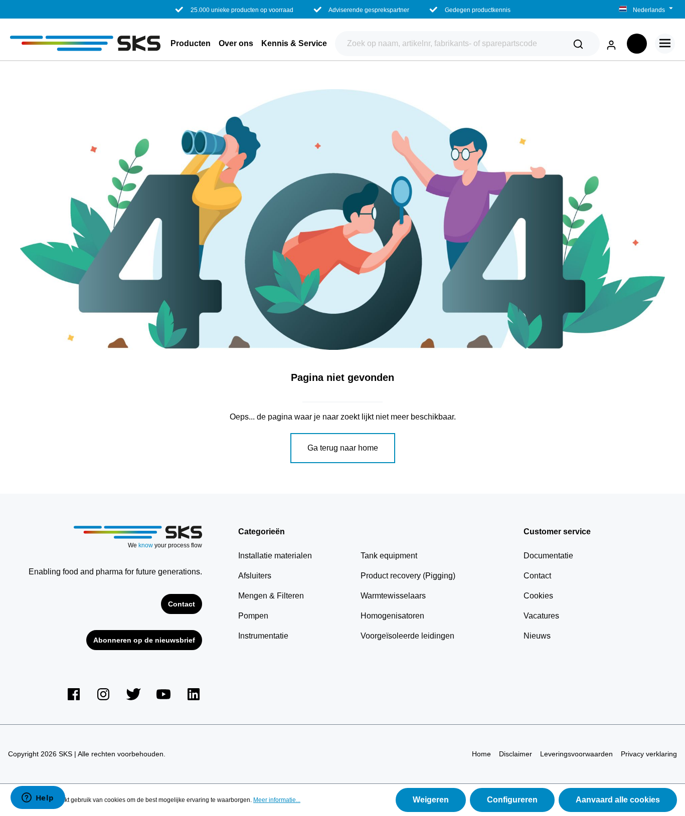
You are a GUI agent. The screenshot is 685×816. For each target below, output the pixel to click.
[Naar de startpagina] (85, 43)
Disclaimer (515, 754)
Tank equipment (389, 555)
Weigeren (431, 799)
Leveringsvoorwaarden (576, 754)
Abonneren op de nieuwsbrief (144, 640)
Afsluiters (254, 575)
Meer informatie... (276, 799)
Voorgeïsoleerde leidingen (407, 636)
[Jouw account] (611, 43)
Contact (181, 604)
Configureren (512, 799)
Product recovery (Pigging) (408, 575)
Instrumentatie (263, 636)
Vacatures (541, 615)
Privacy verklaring (649, 754)
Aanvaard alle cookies (618, 799)
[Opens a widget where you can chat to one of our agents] (37, 798)
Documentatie (548, 555)
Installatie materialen (275, 555)
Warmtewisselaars (393, 595)
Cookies (538, 595)
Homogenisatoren (392, 615)
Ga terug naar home (342, 448)
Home (481, 754)
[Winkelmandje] (637, 44)
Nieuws (537, 636)
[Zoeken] (578, 43)
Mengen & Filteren (271, 595)
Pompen (253, 615)
